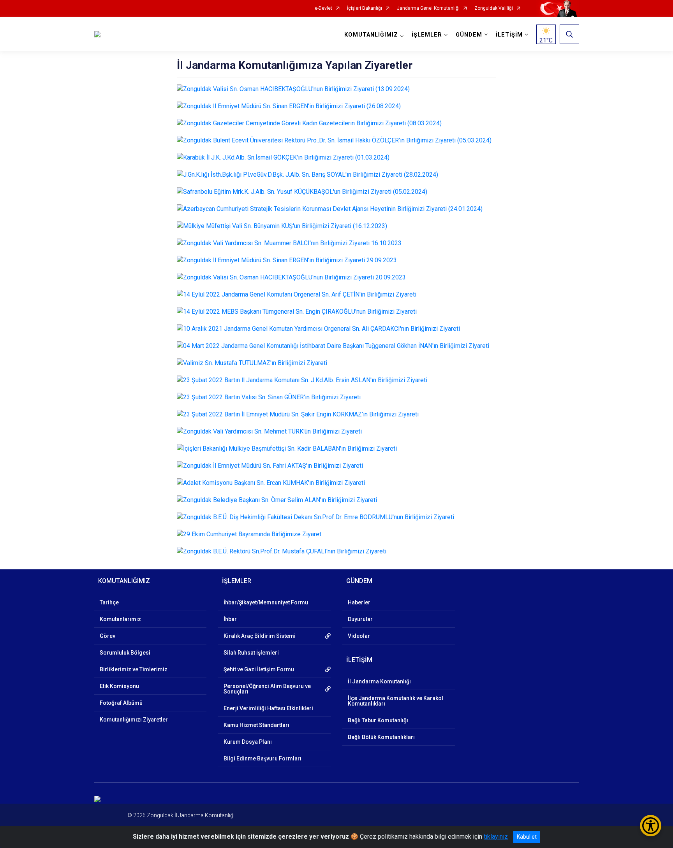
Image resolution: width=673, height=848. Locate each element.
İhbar (230, 619)
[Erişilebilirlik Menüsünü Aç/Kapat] (650, 825)
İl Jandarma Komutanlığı (379, 681)
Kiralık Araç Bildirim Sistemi (260, 636)
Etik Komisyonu (119, 686)
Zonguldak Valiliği (493, 8)
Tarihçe (109, 602)
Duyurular (360, 619)
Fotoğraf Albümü (121, 703)
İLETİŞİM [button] (509, 35)
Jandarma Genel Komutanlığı (428, 8)
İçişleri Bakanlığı (364, 8)
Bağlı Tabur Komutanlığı (378, 720)
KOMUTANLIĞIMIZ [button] (371, 35)
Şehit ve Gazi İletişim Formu (259, 669)
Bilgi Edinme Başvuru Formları (262, 758)
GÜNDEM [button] (469, 35)
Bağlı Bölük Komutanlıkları (381, 737)
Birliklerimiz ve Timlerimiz (133, 669)
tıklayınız (496, 836)
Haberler (359, 602)
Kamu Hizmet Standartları (256, 725)
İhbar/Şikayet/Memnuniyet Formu (266, 602)
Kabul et (527, 837)
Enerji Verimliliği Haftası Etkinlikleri (268, 708)
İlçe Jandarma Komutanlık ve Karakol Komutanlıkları (395, 701)
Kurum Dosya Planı (248, 742)
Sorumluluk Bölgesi (125, 653)
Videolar (359, 636)
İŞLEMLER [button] (427, 35)
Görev (107, 636)
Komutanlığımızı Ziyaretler (134, 719)
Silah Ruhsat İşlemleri (251, 653)
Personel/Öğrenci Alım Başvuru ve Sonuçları (267, 689)
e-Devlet (323, 8)
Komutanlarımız (120, 619)
